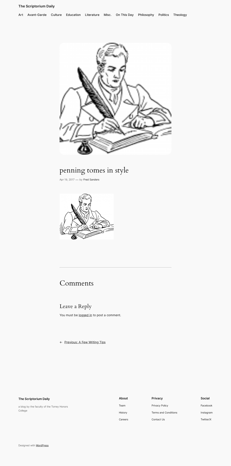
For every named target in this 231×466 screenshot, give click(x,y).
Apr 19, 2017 (67, 179)
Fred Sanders (91, 179)
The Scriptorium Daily (36, 6)
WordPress (42, 445)
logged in (85, 315)
